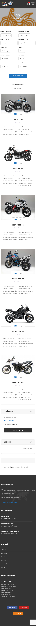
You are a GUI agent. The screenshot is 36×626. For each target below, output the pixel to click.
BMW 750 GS (18, 168)
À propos (4, 553)
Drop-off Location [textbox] (25, 35)
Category (3, 47)
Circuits (3, 560)
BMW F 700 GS (18, 383)
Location (18, 19)
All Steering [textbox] (23, 59)
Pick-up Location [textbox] (6, 35)
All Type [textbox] (22, 51)
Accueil (3, 550)
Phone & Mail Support (10, 418)
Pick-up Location (5, 31)
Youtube (24, 607)
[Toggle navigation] (33, 4)
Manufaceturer (5, 55)
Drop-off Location (24, 31)
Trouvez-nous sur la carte (9, 502)
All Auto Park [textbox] (24, 66)
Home (13, 19)
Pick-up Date (4, 39)
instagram (18, 613)
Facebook (12, 607)
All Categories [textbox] (6, 51)
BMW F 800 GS (18, 225)
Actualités (4, 564)
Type (20, 47)
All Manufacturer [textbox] (6, 59)
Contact (3, 567)
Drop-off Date (23, 39)
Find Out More (18, 76)
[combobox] (6, 35)
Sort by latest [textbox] (18, 89)
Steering (21, 55)
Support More (18, 430)
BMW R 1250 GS (18, 331)
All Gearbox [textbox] (5, 66)
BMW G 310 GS (18, 119)
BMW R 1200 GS (18, 279)
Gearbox (3, 63)
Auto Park (21, 63)
